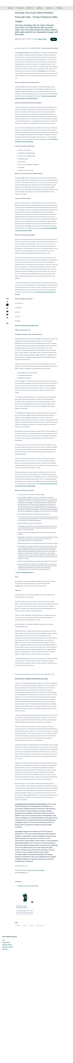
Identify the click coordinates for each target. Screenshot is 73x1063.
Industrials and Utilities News (50, 8)
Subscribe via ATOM (7, 947)
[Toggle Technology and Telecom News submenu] (65, 8)
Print (3, 940)
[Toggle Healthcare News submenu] (45, 8)
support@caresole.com (25, 330)
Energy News (20, 8)
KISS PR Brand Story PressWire (36, 870)
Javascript (5, 949)
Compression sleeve (40, 925)
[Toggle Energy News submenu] (25, 8)
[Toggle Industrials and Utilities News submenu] (55, 8)
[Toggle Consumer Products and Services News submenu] (16, 8)
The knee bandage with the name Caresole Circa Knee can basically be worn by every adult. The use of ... (25, 913)
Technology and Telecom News (60, 8)
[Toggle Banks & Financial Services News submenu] (35, 8)
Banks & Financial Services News (30, 8)
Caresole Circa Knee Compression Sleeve (28, 885)
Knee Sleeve (31, 925)
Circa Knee (18, 925)
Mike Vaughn (42, 39)
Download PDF (6, 942)
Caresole (24, 925)
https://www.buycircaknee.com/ (29, 325)
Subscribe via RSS (7, 944)
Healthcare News (40, 8)
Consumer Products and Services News (11, 8)
